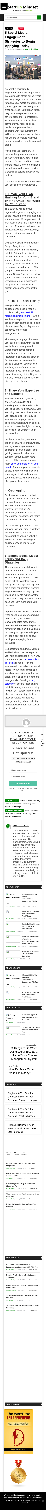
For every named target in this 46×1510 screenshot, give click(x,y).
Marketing (27, 813)
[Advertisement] (24, 1233)
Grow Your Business (13, 813)
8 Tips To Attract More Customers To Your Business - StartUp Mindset (21, 1112)
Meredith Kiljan (31, 49)
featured (23, 801)
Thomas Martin (10, 1022)
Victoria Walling (10, 906)
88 (29, 1022)
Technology (16, 807)
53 (29, 1035)
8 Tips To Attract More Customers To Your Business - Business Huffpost (22, 1096)
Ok (18, 1506)
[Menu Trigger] (4, 6)
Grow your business (13, 804)
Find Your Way (34, 801)
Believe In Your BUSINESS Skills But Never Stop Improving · (22, 1128)
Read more (24, 1506)
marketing (27, 804)
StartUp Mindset (11, 946)
